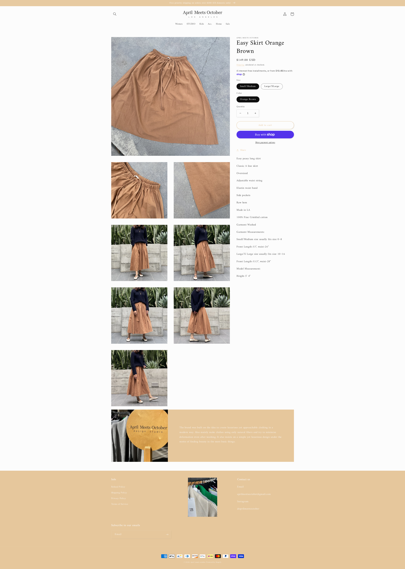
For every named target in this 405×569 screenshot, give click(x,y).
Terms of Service (119, 504)
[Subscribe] (167, 534)
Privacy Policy (118, 498)
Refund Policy (118, 487)
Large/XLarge (271, 86)
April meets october (198, 562)
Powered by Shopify (213, 562)
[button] (114, 14)
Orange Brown (248, 99)
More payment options (265, 142)
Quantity (241, 106)
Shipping (240, 65)
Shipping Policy (119, 493)
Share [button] (243, 150)
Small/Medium (248, 86)
